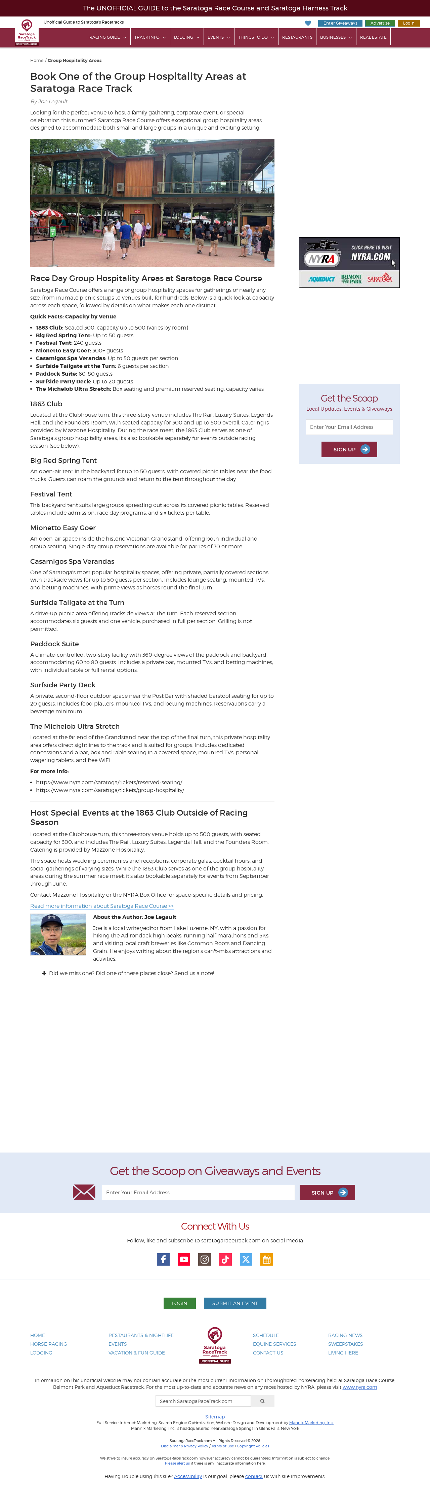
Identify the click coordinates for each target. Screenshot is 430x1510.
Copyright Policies (253, 1446)
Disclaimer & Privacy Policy (184, 1446)
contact (254, 1476)
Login (409, 23)
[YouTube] (184, 1259)
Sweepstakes (345, 1344)
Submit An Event (235, 1303)
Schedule (266, 1335)
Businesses (333, 37)
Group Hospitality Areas (75, 60)
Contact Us (268, 1352)
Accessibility (188, 1476)
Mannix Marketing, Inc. (311, 1422)
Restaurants (297, 37)
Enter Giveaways (340, 23)
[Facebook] (163, 1259)
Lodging (183, 37)
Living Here (343, 1352)
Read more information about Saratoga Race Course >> (102, 906)
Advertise (380, 23)
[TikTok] (225, 1259)
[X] (246, 1259)
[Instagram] (204, 1259)
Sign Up (345, 449)
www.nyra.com (360, 1387)
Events (216, 37)
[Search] (262, 1401)
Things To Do (253, 37)
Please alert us (177, 1463)
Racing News (345, 1335)
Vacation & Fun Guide (137, 1352)
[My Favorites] (308, 23)
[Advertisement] (215, 1071)
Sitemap (215, 1416)
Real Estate (373, 37)
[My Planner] (266, 1259)
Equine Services (274, 1344)
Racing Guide (104, 37)
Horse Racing (48, 1344)
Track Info (147, 37)
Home (37, 60)
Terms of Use (222, 1446)
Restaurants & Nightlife (141, 1335)
